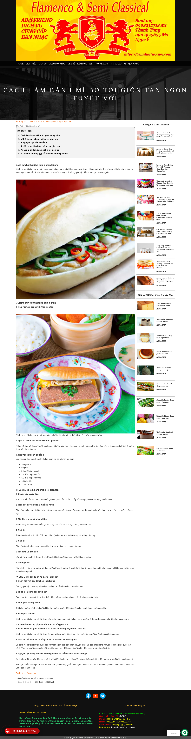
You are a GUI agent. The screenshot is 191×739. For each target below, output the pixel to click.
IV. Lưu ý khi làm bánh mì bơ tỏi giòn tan (40, 149)
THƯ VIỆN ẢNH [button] (102, 63)
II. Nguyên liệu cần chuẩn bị (34, 142)
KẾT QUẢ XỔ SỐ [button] (131, 63)
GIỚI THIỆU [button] (31, 63)
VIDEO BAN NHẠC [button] (57, 63)
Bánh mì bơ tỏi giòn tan (26, 673)
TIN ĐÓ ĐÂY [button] (116, 63)
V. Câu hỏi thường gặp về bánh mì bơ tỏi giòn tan (44, 153)
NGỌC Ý (122, 716)
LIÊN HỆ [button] (71, 63)
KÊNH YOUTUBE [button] (84, 63)
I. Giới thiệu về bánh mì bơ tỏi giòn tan (39, 138)
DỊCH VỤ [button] (43, 63)
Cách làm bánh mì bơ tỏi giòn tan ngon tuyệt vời (50, 121)
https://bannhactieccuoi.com (123, 727)
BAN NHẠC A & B (91, 737)
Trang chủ (23, 121)
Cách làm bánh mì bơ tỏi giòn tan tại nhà (40, 135)
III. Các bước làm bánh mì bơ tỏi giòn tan (40, 146)
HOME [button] (20, 63)
